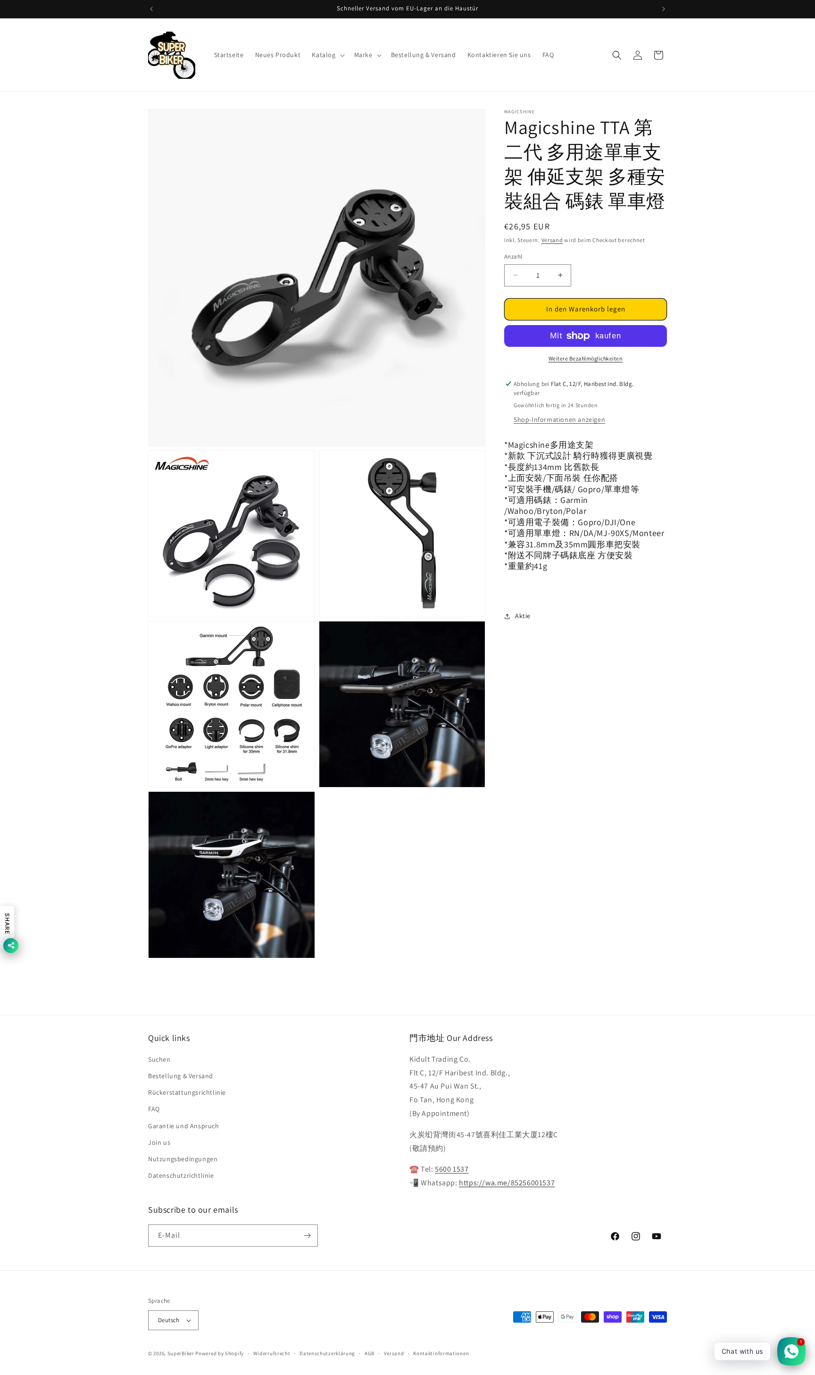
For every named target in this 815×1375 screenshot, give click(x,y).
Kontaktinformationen (441, 1353)
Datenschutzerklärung (327, 1353)
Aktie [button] (523, 616)
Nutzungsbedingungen (182, 1159)
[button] (327, 55)
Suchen (159, 1059)
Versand (552, 239)
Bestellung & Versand (180, 1076)
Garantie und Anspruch (183, 1126)
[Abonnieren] (307, 1235)
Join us (159, 1142)
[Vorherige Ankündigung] (151, 9)
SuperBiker (180, 1353)
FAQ (154, 1109)
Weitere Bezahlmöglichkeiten (586, 358)
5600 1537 (451, 1169)
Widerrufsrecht (272, 1353)
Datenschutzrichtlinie (181, 1175)
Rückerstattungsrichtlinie (187, 1092)
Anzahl (513, 256)
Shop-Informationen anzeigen (559, 419)
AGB (369, 1353)
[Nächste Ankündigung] (663, 9)
